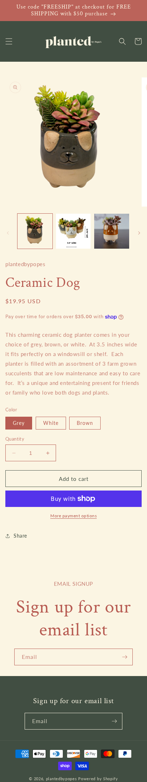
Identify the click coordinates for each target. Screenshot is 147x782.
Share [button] (20, 536)
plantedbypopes (61, 778)
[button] (9, 41)
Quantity (14, 439)
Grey (19, 423)
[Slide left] (8, 233)
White (51, 423)
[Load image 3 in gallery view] (111, 231)
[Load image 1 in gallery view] (34, 231)
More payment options (73, 515)
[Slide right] (139, 233)
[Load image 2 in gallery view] (73, 231)
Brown (85, 423)
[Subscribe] (124, 657)
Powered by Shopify (98, 778)
